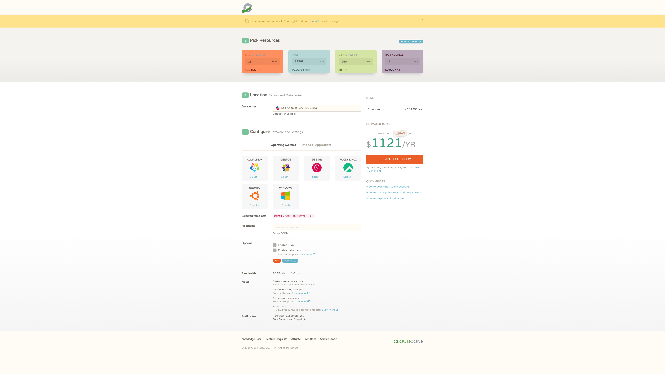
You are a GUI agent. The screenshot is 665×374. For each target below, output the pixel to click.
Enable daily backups (295, 252)
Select (254, 176)
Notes (246, 281)
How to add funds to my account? (388, 186)
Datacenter (249, 106)
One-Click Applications (316, 145)
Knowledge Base (252, 339)
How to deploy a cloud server (385, 198)
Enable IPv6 (286, 245)
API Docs (310, 339)
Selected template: (254, 216)
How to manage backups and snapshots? (393, 192)
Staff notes (249, 316)
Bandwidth (249, 273)
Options (247, 243)
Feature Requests (276, 339)
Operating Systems (283, 145)
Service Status (328, 339)
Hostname (248, 226)
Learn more (305, 254)
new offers (316, 21)
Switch (286, 205)
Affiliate (296, 339)
